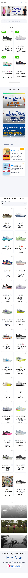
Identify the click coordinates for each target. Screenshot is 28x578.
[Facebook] (8, 558)
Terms (7, 561)
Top (14, 570)
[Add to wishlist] (12, 32)
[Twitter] (16, 558)
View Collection (14, 83)
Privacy (11, 561)
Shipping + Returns (18, 561)
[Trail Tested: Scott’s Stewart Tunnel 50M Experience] (14, 123)
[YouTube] (20, 558)
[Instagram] (12, 558)
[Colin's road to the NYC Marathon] (14, 108)
